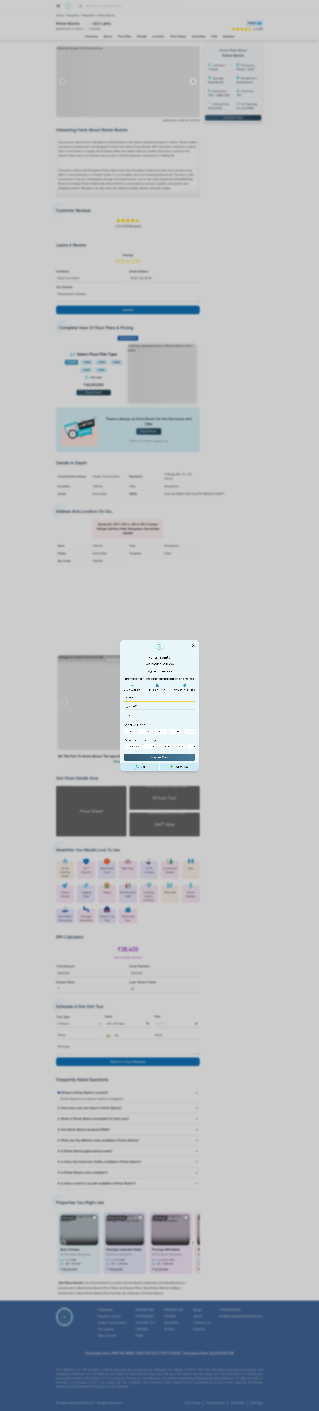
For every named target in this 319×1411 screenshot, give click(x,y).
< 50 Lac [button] (134, 746)
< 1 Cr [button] (151, 746)
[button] (127, 706)
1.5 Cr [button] (166, 746)
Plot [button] (132, 731)
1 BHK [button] (146, 731)
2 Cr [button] (181, 746)
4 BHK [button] (193, 731)
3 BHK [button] (177, 731)
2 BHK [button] (162, 731)
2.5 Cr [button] (195, 746)
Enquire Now (159, 757)
